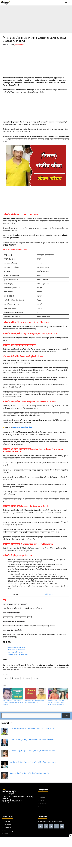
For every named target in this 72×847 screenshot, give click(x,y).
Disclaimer (7, 828)
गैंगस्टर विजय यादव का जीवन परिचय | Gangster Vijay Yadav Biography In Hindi (13, 702)
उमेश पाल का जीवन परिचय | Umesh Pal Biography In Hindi (34, 701)
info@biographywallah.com (53, 821)
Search (66, 716)
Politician (43, 807)
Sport (42, 801)
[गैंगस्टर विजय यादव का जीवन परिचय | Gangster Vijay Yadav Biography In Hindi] (13, 693)
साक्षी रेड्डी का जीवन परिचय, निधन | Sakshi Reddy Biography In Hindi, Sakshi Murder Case (56, 702)
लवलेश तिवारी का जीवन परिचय (16, 650)
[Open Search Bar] (66, 2)
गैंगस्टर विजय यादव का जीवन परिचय (18, 654)
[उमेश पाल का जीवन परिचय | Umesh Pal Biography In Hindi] (35, 693)
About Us (7, 821)
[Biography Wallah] (5, 2)
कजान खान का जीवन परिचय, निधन (22, 427)
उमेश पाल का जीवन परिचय (15, 652)
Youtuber (43, 804)
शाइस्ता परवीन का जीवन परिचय (16, 647)
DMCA (6, 834)
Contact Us (7, 825)
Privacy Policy (8, 831)
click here (48, 594)
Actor (42, 794)
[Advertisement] (36, 19)
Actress (42, 798)
